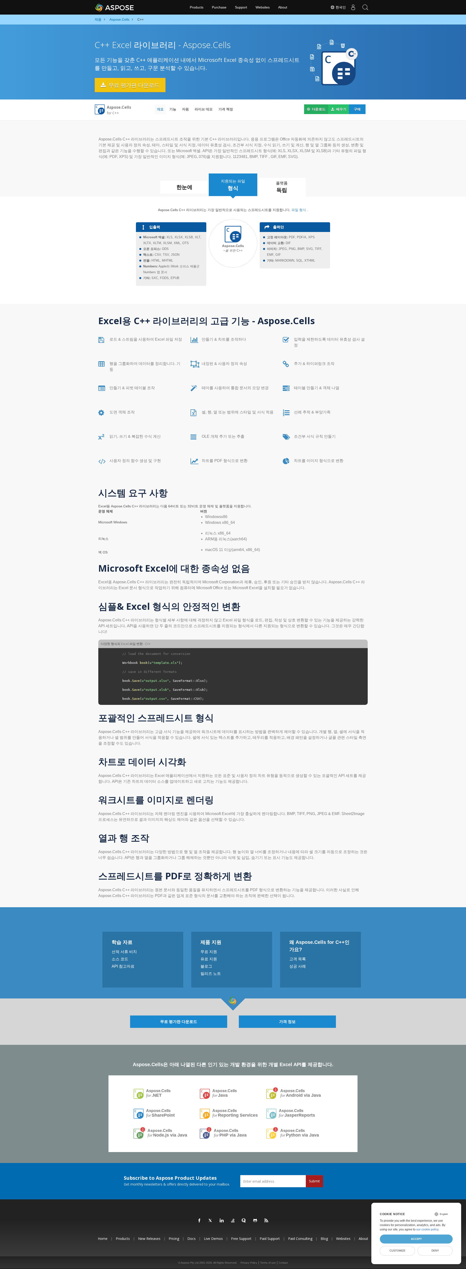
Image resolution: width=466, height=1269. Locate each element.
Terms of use (268, 1262)
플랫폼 (282, 187)
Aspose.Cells (158, 1093)
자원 (185, 109)
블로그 (206, 966)
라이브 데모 (204, 109)
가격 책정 (225, 109)
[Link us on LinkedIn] (222, 1221)
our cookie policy (427, 1229)
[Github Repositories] (255, 1221)
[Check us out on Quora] (244, 1221)
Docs (191, 1238)
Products (196, 7)
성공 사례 (297, 966)
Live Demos (213, 1238)
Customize (397, 1250)
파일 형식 (298, 210)
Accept (416, 1238)
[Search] (365, 7)
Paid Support (270, 1238)
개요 (160, 109)
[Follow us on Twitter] (211, 1221)
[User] (353, 7)
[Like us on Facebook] (199, 1221)
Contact (283, 1262)
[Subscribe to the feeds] (266, 1221)
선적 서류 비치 (124, 952)
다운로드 (318, 109)
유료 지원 (208, 959)
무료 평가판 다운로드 (133, 85)
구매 (357, 109)
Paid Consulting (300, 1238)
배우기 (340, 109)
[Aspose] (115, 7)
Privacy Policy (249, 1262)
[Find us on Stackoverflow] (233, 1221)
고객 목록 (297, 959)
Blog (324, 1238)
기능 (172, 109)
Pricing (174, 1238)
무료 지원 (208, 952)
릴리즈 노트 (210, 974)
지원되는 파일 (233, 185)
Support (241, 7)
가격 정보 (287, 1022)
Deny (435, 1250)
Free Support (241, 1238)
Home (103, 1238)
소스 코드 (120, 959)
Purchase (219, 7)
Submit (314, 1181)
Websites (263, 7)
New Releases (149, 1238)
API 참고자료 (123, 966)
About (282, 7)
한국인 (340, 7)
